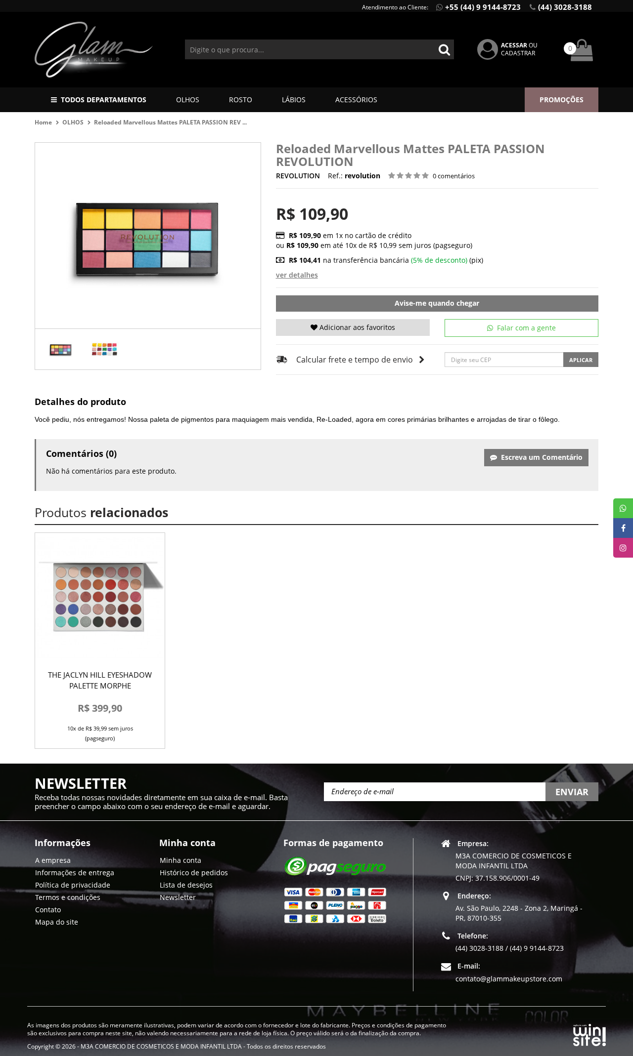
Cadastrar (518, 53)
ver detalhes (297, 275)
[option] (61, 349)
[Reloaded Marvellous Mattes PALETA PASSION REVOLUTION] (61, 349)
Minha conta (180, 860)
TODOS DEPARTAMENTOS (103, 99)
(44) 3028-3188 (565, 7)
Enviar (571, 792)
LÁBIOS (294, 99)
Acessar (514, 45)
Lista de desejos (186, 885)
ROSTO (240, 99)
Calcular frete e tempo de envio (354, 359)
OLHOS (187, 99)
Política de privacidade (72, 885)
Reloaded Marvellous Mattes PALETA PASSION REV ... (170, 122)
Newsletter (178, 897)
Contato (48, 909)
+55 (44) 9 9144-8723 (483, 7)
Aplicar (580, 360)
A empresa (53, 860)
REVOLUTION (298, 175)
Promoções (562, 99)
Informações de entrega (74, 872)
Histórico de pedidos (194, 872)
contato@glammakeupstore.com (508, 978)
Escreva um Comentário (540, 457)
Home (43, 122)
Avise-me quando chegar (437, 303)
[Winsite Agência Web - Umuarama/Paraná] (589, 1033)
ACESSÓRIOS (356, 99)
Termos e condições (67, 897)
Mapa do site (56, 922)
